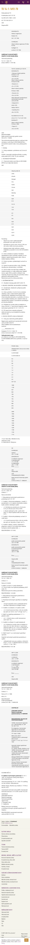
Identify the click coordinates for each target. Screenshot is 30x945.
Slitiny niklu (6, 831)
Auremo (6, 2)
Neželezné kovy (7, 910)
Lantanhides (4, 884)
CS (19, 2)
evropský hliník (5, 916)
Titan (3, 844)
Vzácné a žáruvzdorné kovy (11, 873)
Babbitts (3, 919)
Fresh (23, 937)
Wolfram (3, 875)
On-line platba (5, 825)
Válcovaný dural (5, 914)
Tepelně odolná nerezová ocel (8, 894)
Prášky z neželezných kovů (8, 890)
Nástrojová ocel (5, 906)
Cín (2, 923)
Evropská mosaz (5, 869)
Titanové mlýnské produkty (8, 847)
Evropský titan (5, 851)
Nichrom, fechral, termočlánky (8, 834)
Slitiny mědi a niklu (6, 862)
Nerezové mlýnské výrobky (8, 892)
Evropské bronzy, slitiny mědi (8, 860)
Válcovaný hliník (5, 912)
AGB (2, 937)
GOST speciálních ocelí (7, 903)
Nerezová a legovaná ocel (11, 888)
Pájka (3, 921)
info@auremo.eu (8, 823)
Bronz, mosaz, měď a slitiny (11, 855)
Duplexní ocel (5, 901)
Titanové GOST (5, 849)
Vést (3, 925)
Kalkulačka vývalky (13, 825)
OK (26, 940)
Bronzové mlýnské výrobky (8, 857)
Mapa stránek (24, 933)
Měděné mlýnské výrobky (7, 864)
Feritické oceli (5, 899)
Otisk (3, 935)
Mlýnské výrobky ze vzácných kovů (10, 881)
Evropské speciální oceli (7, 838)
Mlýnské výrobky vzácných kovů (9, 879)
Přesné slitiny (5, 836)
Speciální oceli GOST (6, 840)
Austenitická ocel (5, 897)
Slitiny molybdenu (6, 877)
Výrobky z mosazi (6, 866)
